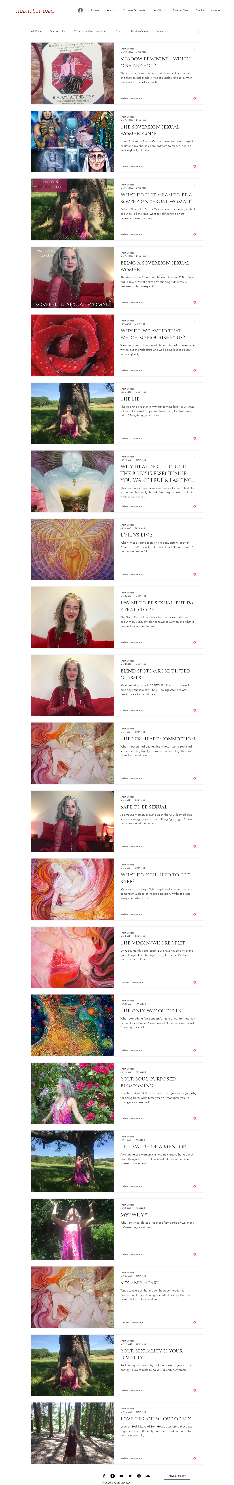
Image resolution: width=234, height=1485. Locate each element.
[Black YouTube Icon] (121, 1476)
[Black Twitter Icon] (130, 1476)
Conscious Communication (91, 31)
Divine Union (58, 31)
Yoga (119, 31)
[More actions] (195, 50)
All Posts (36, 31)
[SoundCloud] (148, 1476)
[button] (198, 32)
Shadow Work (139, 31)
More (159, 31)
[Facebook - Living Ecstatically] (112, 1476)
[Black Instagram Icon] (139, 1476)
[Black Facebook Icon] (104, 1476)
